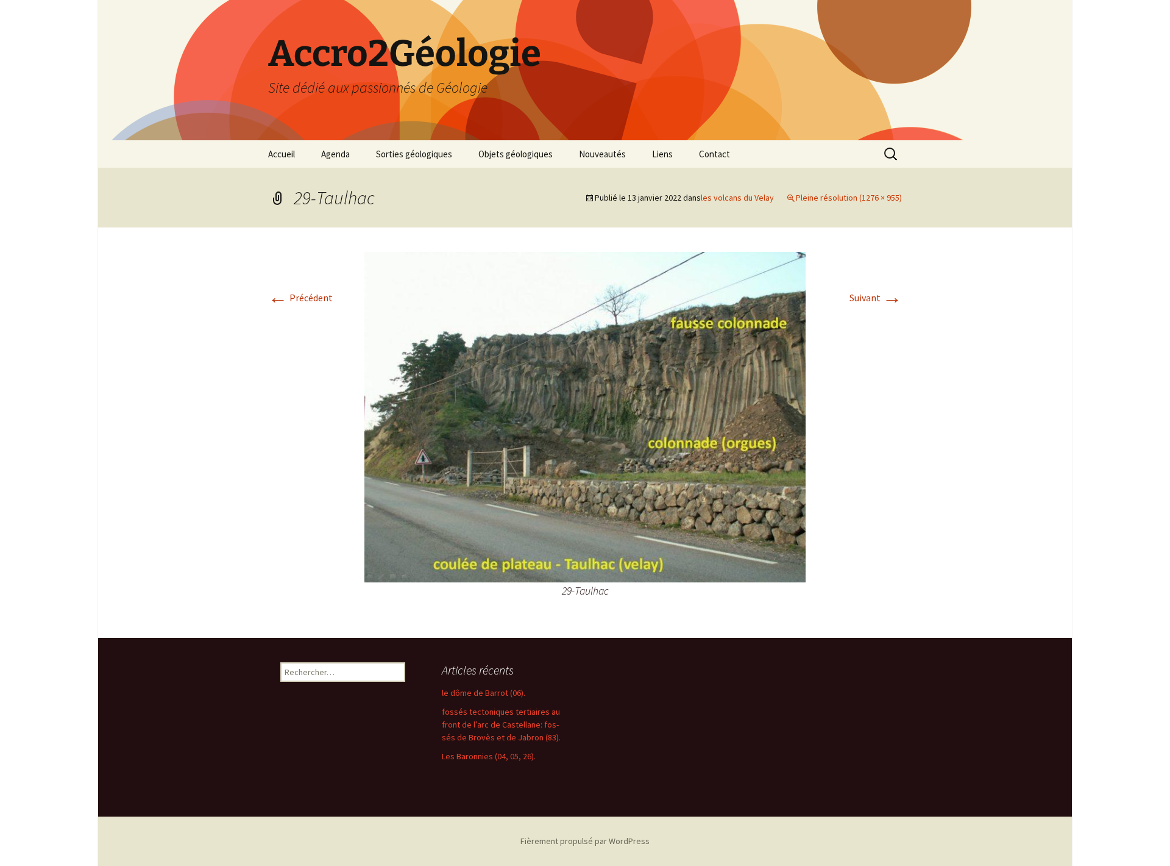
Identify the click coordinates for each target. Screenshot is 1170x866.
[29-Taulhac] (585, 416)
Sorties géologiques (414, 154)
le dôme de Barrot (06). (483, 692)
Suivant (875, 298)
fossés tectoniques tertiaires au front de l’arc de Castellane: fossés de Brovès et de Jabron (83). (501, 724)
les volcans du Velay (737, 197)
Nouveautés (602, 154)
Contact (714, 154)
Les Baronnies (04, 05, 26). (489, 756)
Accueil (281, 154)
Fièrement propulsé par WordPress (585, 841)
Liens (662, 154)
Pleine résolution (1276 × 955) (849, 197)
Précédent (300, 298)
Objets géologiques (515, 154)
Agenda (335, 154)
